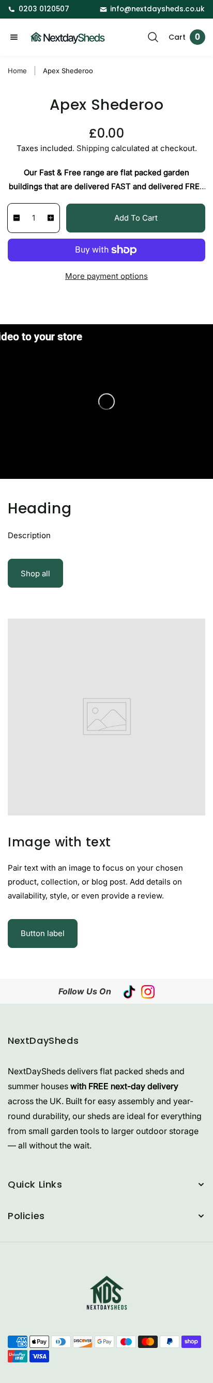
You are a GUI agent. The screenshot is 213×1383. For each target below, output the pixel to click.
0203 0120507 (44, 9)
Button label (43, 933)
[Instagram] (148, 991)
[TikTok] (129, 991)
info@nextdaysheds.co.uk (157, 9)
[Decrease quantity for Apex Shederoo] (14, 218)
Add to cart (136, 218)
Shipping (93, 148)
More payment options (106, 276)
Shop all (35, 573)
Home (17, 70)
